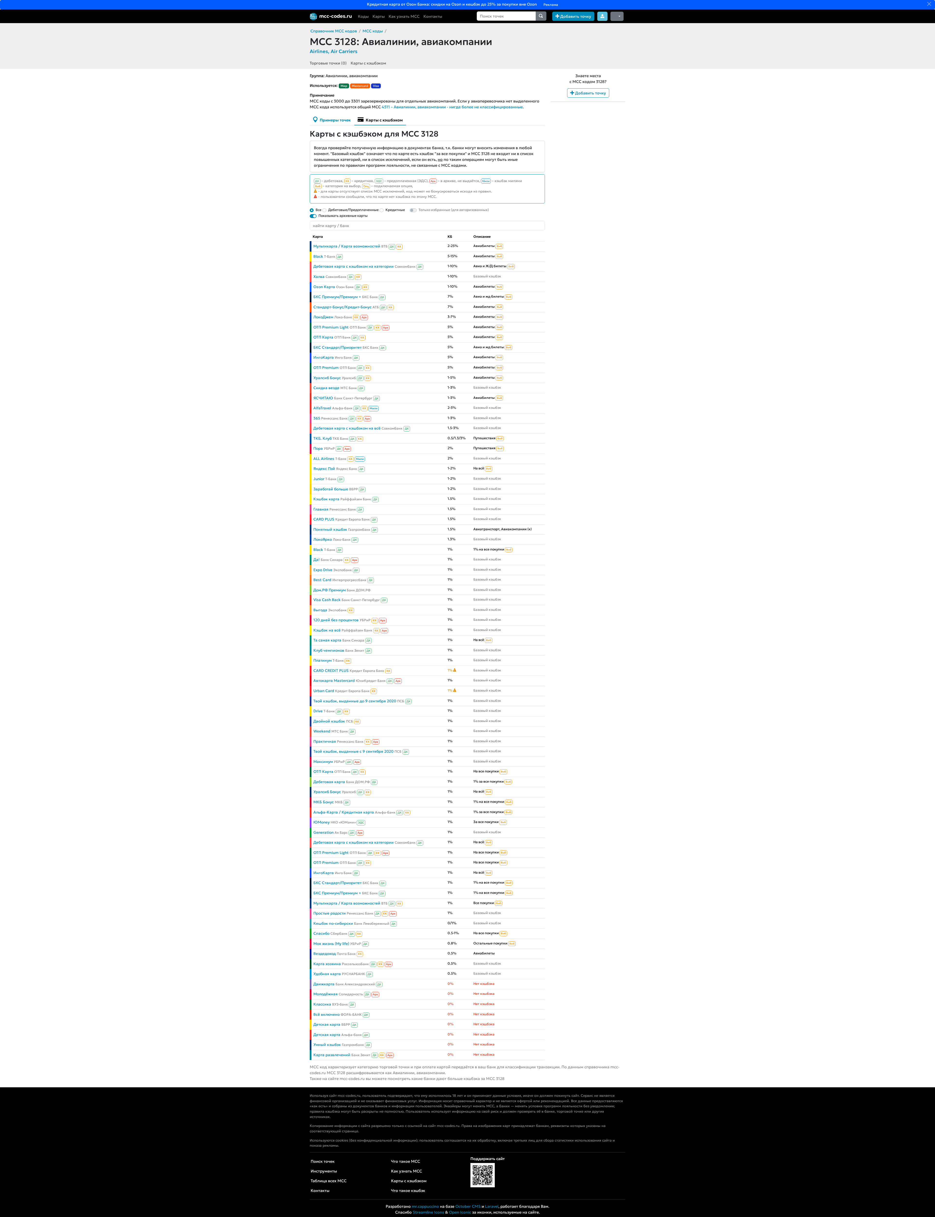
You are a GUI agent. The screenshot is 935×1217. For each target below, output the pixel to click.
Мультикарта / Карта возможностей (346, 246)
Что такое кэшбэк (408, 1190)
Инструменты (324, 1171)
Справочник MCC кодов (333, 30)
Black (318, 256)
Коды (363, 16)
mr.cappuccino (425, 1206)
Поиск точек (323, 1161)
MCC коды (373, 30)
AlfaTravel (322, 408)
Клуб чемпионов (328, 650)
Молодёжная (325, 994)
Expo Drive (322, 569)
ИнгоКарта (323, 357)
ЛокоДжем (323, 317)
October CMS (468, 1206)
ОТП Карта (323, 337)
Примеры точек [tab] (335, 120)
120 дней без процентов (336, 620)
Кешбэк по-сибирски (333, 923)
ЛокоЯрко (322, 539)
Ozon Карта (324, 286)
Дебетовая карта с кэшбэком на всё (347, 428)
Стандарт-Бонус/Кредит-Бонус (342, 307)
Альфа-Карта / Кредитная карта (343, 812)
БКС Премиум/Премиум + (337, 296)
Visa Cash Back (327, 599)
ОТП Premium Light (331, 327)
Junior (318, 478)
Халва (319, 276)
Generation (323, 832)
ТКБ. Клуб (322, 438)
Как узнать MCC (404, 16)
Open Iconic (460, 1212)
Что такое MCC (405, 1161)
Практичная (324, 741)
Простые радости (329, 913)
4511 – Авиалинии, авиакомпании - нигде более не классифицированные (452, 106)
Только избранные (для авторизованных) (454, 210)
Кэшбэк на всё (327, 630)
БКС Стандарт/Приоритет (337, 347)
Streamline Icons (428, 1212)
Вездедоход (324, 953)
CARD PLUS (323, 519)
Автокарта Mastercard (334, 680)
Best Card (322, 579)
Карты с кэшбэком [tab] (384, 120)
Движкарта (324, 984)
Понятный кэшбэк (330, 529)
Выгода (320, 610)
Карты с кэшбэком (368, 63)
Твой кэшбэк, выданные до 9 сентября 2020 (354, 701)
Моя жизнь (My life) (331, 943)
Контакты (432, 16)
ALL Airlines (323, 458)
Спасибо (321, 933)
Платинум (322, 660)
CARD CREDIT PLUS (331, 670)
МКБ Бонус (323, 802)
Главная (320, 509)
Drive (318, 711)
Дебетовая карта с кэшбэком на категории (353, 266)
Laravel (491, 1206)
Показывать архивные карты (343, 215)
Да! (316, 559)
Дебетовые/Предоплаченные (353, 210)
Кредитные (395, 210)
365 (316, 418)
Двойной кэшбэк (329, 721)
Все (318, 210)
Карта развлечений (331, 1054)
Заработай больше (330, 489)
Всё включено (326, 1014)
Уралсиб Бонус (327, 377)
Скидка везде (326, 387)
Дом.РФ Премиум (329, 590)
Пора (318, 448)
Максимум (323, 761)
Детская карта (326, 1024)
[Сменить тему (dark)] (617, 16)
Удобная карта (327, 973)
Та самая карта (327, 640)
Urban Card (323, 690)
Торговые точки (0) (328, 63)
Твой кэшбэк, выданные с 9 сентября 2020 (353, 751)
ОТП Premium (326, 367)
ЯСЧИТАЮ (323, 398)
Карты (379, 16)
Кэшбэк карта (326, 499)
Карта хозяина (327, 963)
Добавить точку (575, 16)
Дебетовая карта (329, 781)
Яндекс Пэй (324, 468)
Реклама (550, 4)
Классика (322, 1004)
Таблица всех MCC (328, 1180)
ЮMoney (321, 822)
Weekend (321, 731)
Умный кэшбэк (327, 1044)
